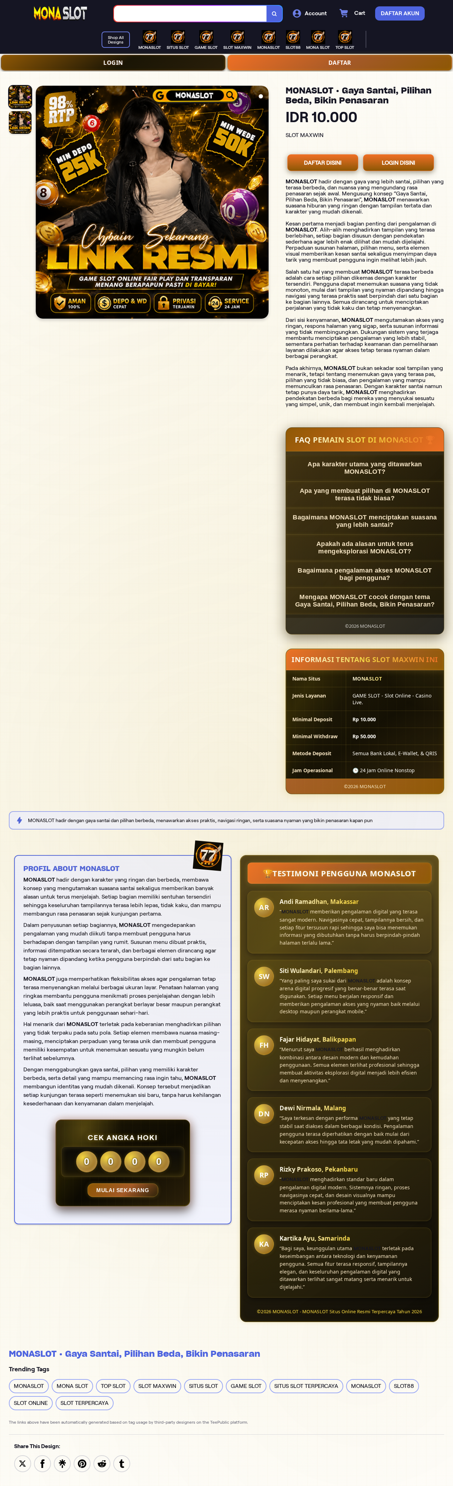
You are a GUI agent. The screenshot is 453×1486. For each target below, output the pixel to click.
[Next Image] (263, 203)
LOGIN (113, 63)
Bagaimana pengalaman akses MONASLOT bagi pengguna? (365, 574)
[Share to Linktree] (62, 1463)
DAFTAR (339, 63)
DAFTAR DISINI (323, 163)
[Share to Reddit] (101, 1463)
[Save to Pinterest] (82, 1463)
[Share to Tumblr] (121, 1463)
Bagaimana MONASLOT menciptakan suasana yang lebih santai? (365, 521)
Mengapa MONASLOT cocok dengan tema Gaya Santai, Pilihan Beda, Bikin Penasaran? (365, 600)
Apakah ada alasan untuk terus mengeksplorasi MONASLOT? (364, 547)
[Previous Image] (41, 203)
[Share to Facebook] (42, 1463)
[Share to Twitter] (22, 1463)
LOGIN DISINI (398, 163)
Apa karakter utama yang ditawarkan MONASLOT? (365, 468)
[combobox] (190, 14)
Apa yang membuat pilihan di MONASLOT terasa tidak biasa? (365, 494)
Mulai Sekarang (122, 1190)
